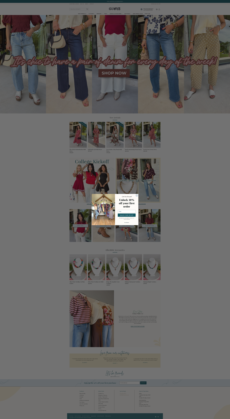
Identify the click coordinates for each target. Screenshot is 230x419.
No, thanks (126, 222)
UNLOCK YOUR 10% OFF (127, 215)
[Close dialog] (137, 195)
